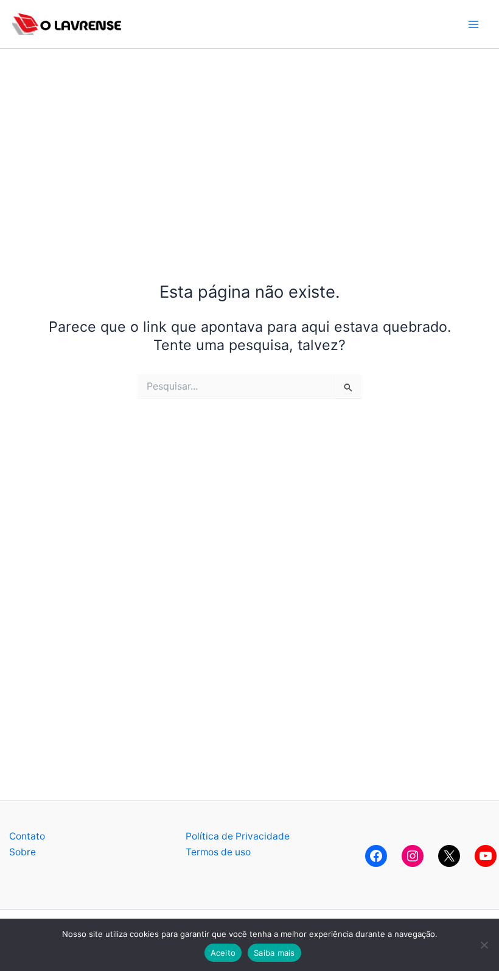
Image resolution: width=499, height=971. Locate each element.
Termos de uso (218, 852)
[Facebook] (376, 856)
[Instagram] (413, 856)
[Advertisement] (249, 134)
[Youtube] (486, 856)
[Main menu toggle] (474, 24)
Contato (27, 836)
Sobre (22, 852)
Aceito (223, 953)
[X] (449, 856)
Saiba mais (274, 953)
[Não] (484, 945)
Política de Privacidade (238, 836)
